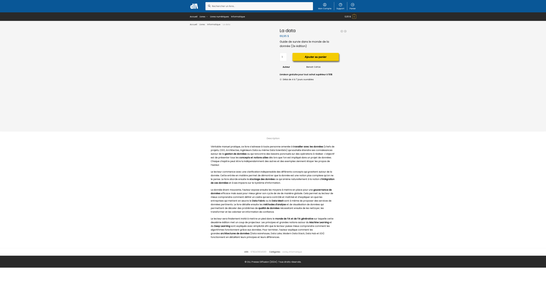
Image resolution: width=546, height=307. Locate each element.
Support (340, 8)
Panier (353, 8)
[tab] (273, 136)
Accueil (193, 24)
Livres (202, 24)
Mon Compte (324, 8)
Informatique (213, 24)
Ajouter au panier (316, 57)
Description (273, 138)
